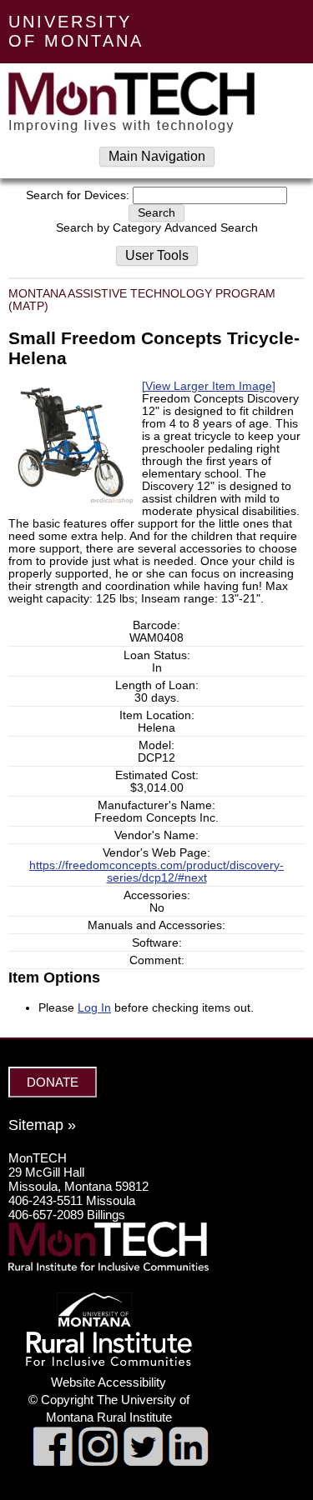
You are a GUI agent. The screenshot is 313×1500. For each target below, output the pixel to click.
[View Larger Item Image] (208, 386)
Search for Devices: (77, 195)
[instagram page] (98, 1461)
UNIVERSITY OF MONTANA (76, 31)
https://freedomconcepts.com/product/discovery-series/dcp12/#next (156, 871)
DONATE (52, 1082)
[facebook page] (53, 1461)
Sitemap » (42, 1125)
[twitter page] (143, 1461)
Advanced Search (211, 228)
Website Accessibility (108, 1382)
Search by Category (108, 228)
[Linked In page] (188, 1461)
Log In (94, 1008)
